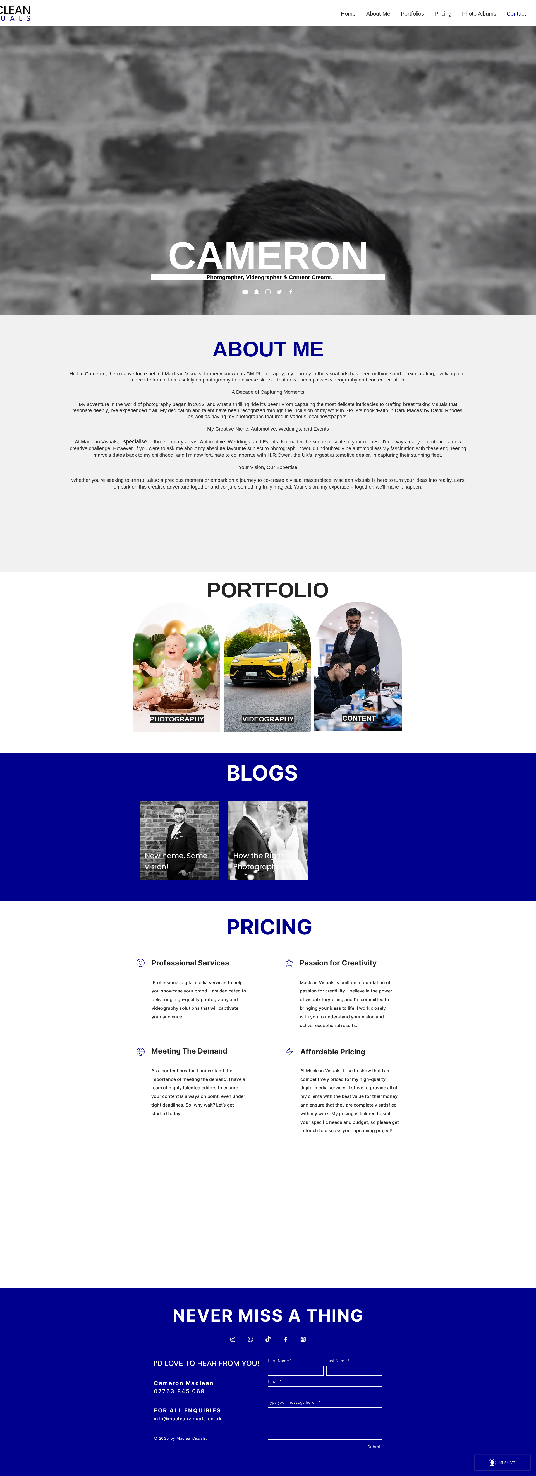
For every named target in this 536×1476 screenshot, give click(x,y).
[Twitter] (279, 292)
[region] (177, 668)
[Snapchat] (256, 292)
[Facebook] (291, 292)
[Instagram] (268, 292)
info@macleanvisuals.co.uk (188, 1418)
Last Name (336, 1361)
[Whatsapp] (250, 1339)
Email (273, 1382)
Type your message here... (293, 1402)
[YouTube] (245, 292)
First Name (278, 1361)
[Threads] (303, 1339)
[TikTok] (268, 1339)
